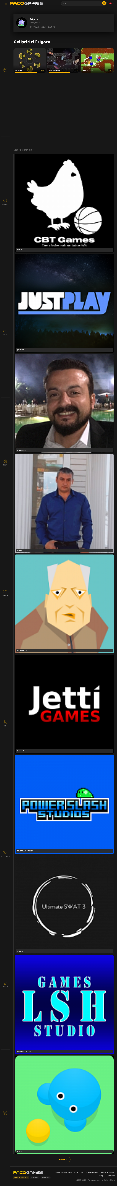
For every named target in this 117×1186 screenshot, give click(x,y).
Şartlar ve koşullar (108, 1172)
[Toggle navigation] (5, 3)
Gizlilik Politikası (92, 1172)
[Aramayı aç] (104, 3)
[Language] (112, 3)
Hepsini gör (63, 1159)
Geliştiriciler (110, 1176)
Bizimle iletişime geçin (63, 1172)
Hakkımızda (78, 1172)
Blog (101, 1176)
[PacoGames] (28, 1173)
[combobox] (84, 3)
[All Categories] (5, 1183)
